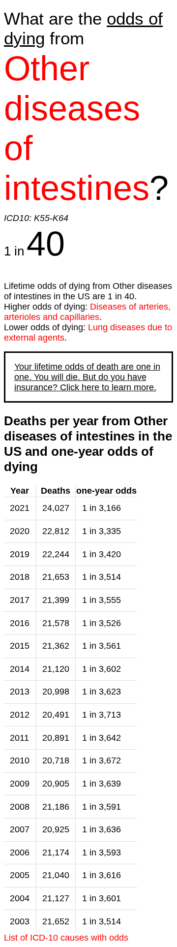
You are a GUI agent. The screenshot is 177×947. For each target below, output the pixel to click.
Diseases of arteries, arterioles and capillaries (87, 312)
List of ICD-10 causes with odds (66, 938)
